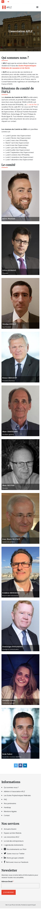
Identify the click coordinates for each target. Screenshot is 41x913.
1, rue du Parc (32, 104)
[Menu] (37, 7)
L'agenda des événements (13, 845)
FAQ (5, 799)
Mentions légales (10, 811)
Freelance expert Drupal (28, 905)
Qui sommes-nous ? (11, 787)
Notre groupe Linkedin (15, 858)
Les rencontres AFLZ (11, 837)
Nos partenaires (10, 803)
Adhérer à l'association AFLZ (14, 791)
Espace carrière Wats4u (12, 833)
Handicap (7, 807)
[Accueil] (3, 7)
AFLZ (9, 7)
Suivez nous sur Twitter (16, 853)
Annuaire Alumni (10, 829)
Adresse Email (7, 881)
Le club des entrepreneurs (14, 841)
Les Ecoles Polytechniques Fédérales (17, 795)
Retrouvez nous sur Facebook (17, 862)
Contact (7, 815)
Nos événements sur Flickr (17, 849)
